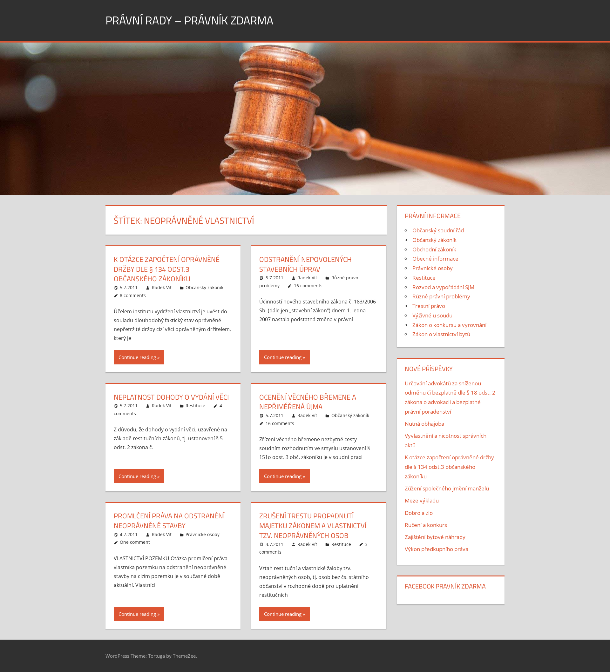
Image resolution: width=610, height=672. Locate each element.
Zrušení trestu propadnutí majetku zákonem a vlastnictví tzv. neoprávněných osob (312, 525)
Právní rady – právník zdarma (189, 20)
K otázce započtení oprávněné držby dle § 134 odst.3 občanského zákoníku (167, 269)
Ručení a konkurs (426, 525)
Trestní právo (428, 305)
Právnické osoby (203, 534)
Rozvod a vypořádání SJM (443, 287)
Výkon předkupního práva (436, 549)
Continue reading (137, 357)
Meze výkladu (422, 500)
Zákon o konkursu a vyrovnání (449, 325)
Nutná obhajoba (424, 423)
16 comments (308, 286)
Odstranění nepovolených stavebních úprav (305, 264)
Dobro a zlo (419, 512)
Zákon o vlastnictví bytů (441, 334)
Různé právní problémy (441, 296)
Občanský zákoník (204, 287)
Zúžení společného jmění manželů (447, 488)
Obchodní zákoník (434, 249)
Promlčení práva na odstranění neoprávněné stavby (169, 520)
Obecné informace (435, 258)
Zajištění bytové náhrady (435, 537)
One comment (135, 542)
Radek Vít (162, 287)
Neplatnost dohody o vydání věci (171, 397)
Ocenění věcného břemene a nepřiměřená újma (307, 402)
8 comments (133, 295)
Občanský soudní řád (438, 230)
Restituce (195, 406)
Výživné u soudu (432, 315)
